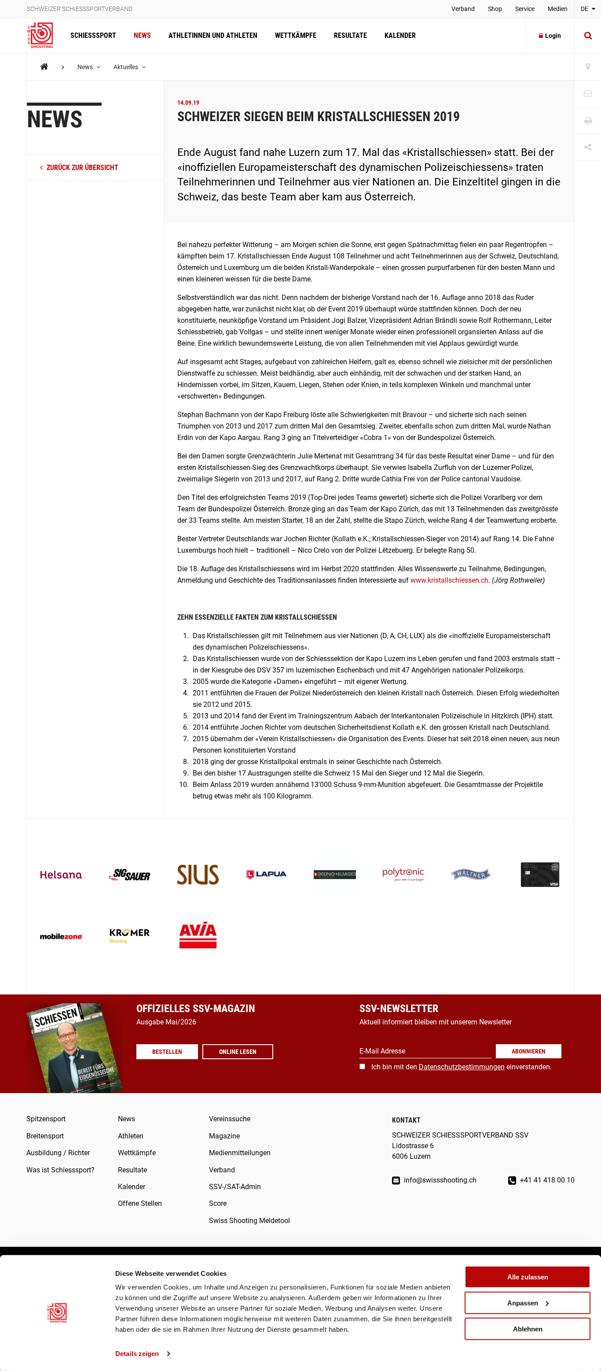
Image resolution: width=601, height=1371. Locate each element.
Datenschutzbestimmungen (462, 1067)
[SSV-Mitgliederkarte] (540, 875)
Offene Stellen (140, 1203)
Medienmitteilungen (240, 1153)
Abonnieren (529, 1051)
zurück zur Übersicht (81, 168)
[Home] (44, 67)
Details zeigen (137, 1353)
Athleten (130, 1136)
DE (585, 8)
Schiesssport (93, 35)
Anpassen (522, 1303)
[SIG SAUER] (129, 875)
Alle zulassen (527, 1277)
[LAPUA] (266, 875)
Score (218, 1203)
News (142, 35)
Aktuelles (126, 66)
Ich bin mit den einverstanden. (461, 1067)
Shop (495, 8)
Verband (463, 8)
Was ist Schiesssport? (60, 1170)
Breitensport (45, 1136)
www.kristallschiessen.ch (449, 580)
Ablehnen (527, 1328)
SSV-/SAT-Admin (235, 1187)
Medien (558, 8)
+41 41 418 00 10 (546, 1180)
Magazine (224, 1136)
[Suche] (588, 35)
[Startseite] (44, 35)
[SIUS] (198, 875)
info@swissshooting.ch (439, 1180)
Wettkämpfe (295, 35)
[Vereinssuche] (588, 67)
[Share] (588, 147)
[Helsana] (61, 875)
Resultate (350, 35)
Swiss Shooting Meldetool (249, 1220)
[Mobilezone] (61, 937)
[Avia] (198, 937)
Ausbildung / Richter (58, 1153)
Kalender (400, 35)
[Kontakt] (588, 94)
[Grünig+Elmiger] (334, 875)
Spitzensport (46, 1119)
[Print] (588, 120)
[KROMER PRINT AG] (129, 937)
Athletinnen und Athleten (213, 35)
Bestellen (167, 1051)
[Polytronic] (403, 875)
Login (553, 35)
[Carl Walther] (471, 875)
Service (525, 8)
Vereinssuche (229, 1119)
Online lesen (238, 1051)
